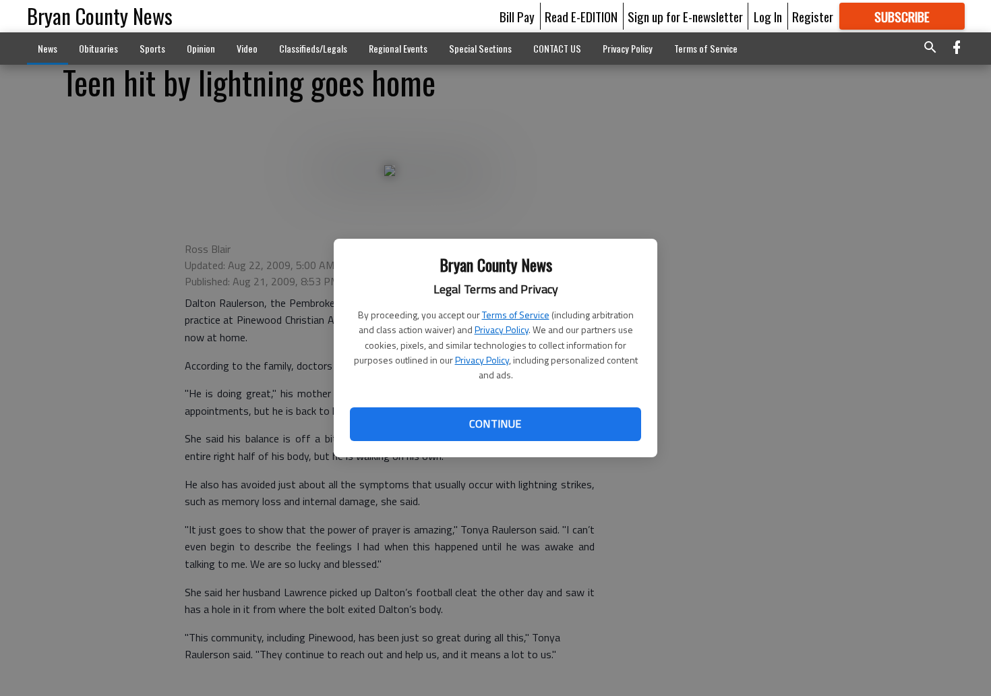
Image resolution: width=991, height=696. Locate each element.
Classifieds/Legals (313, 48)
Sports (152, 48)
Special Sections (480, 48)
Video (247, 48)
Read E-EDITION (581, 16)
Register (812, 16)
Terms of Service (515, 315)
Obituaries (98, 48)
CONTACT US (557, 48)
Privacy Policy (502, 329)
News (47, 48)
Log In (768, 16)
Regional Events (398, 48)
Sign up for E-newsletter (685, 16)
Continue (495, 423)
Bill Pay (517, 16)
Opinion (201, 48)
